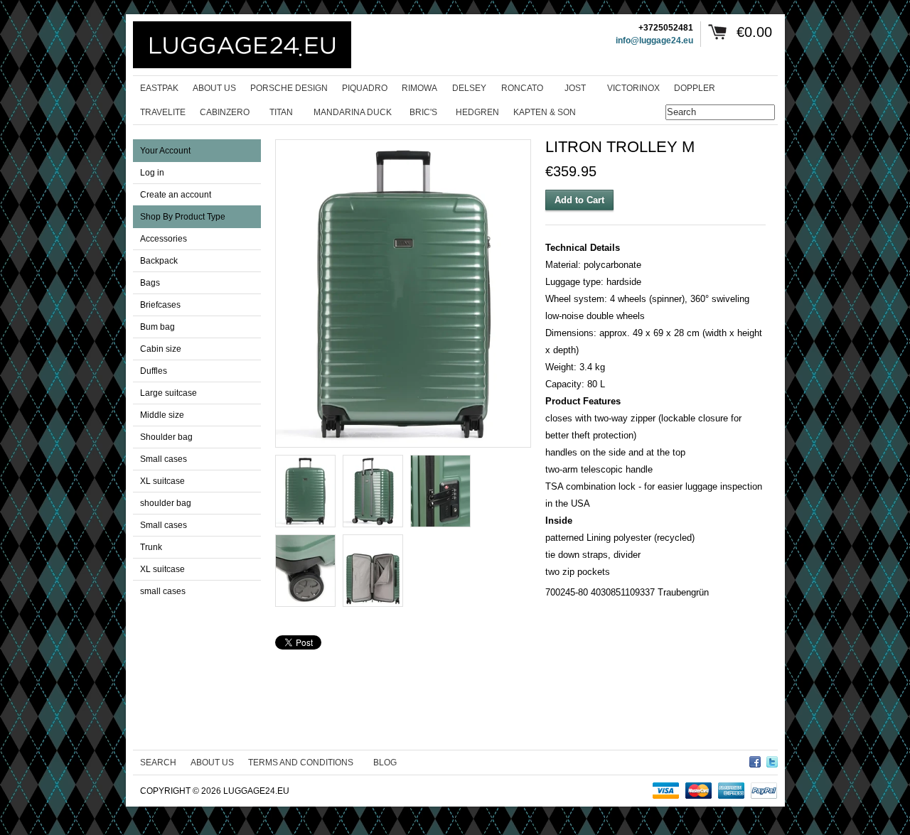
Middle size (162, 415)
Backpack (159, 261)
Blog (385, 762)
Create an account (175, 195)
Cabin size (160, 349)
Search (158, 762)
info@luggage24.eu (654, 40)
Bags (150, 283)
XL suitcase (162, 481)
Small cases (163, 459)
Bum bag (157, 327)
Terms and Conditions (300, 762)
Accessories (163, 239)
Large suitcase (168, 393)
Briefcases (160, 305)
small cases (163, 591)
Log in (152, 173)
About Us (212, 762)
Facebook (755, 759)
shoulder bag (165, 503)
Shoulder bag (166, 437)
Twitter (772, 759)
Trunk (151, 547)
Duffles (153, 371)
